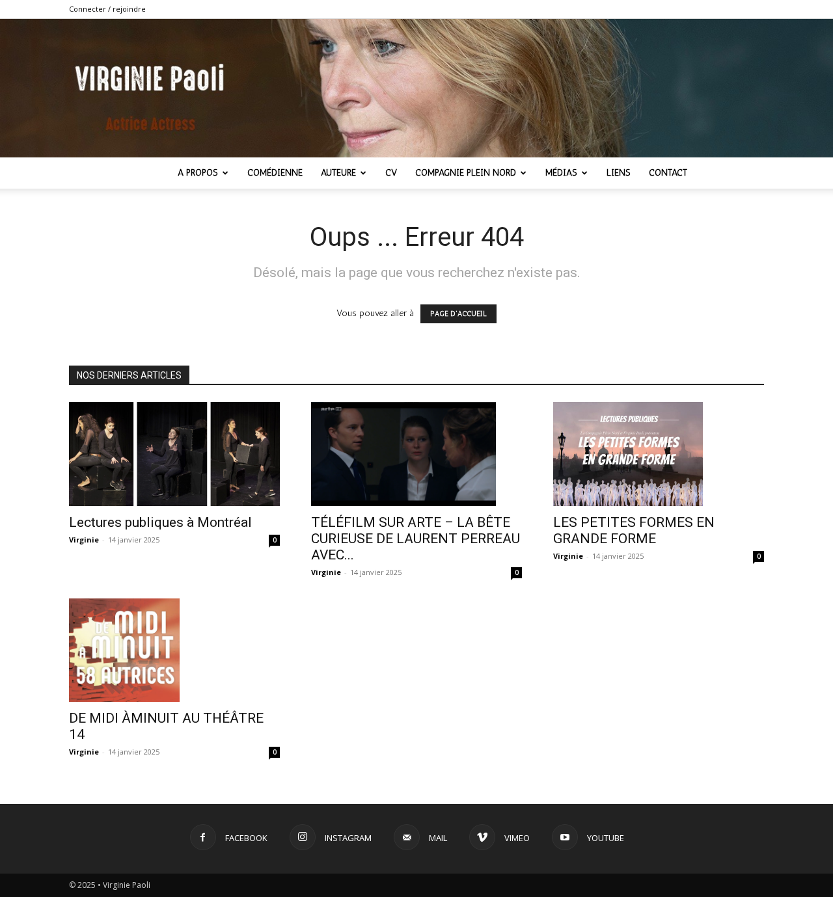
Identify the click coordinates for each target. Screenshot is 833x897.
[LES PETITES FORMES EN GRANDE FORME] (658, 454)
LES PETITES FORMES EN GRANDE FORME (634, 530)
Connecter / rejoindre (107, 9)
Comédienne (275, 172)
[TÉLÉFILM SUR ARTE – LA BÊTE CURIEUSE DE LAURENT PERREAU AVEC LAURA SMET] (416, 454)
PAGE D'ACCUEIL (458, 314)
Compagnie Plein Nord (465, 172)
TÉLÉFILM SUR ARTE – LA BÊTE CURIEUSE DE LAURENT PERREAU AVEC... (415, 539)
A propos (198, 172)
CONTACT (668, 172)
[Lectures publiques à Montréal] (174, 454)
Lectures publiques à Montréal (160, 522)
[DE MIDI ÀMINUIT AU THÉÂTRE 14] (174, 650)
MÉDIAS (561, 172)
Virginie (84, 539)
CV (391, 172)
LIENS (619, 172)
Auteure (338, 172)
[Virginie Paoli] (416, 88)
